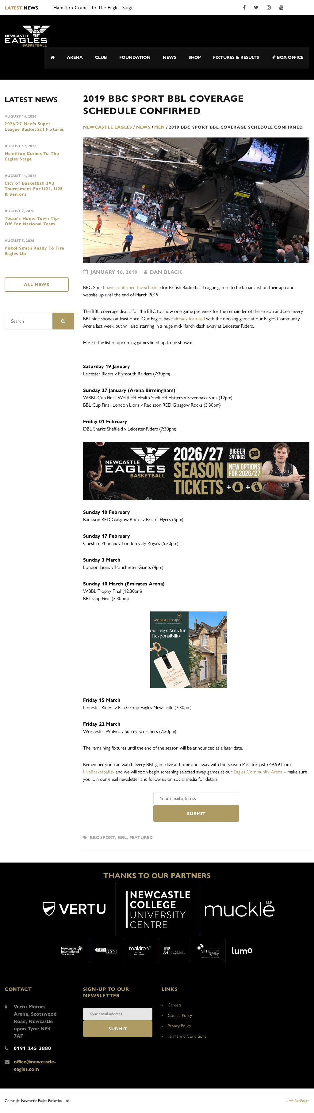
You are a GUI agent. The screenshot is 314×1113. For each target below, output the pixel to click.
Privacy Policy (179, 1025)
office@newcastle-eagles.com (35, 1065)
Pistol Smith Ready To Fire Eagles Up (34, 251)
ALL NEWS (36, 284)
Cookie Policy (180, 1015)
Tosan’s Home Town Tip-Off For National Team (32, 221)
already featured (189, 318)
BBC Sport (102, 837)
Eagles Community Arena (258, 772)
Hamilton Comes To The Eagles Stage (32, 156)
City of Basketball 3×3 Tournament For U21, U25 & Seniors (34, 189)
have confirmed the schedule (133, 287)
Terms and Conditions (187, 1036)
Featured (141, 837)
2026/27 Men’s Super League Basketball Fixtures (34, 126)
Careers (175, 1005)
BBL (122, 837)
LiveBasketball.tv (98, 772)
